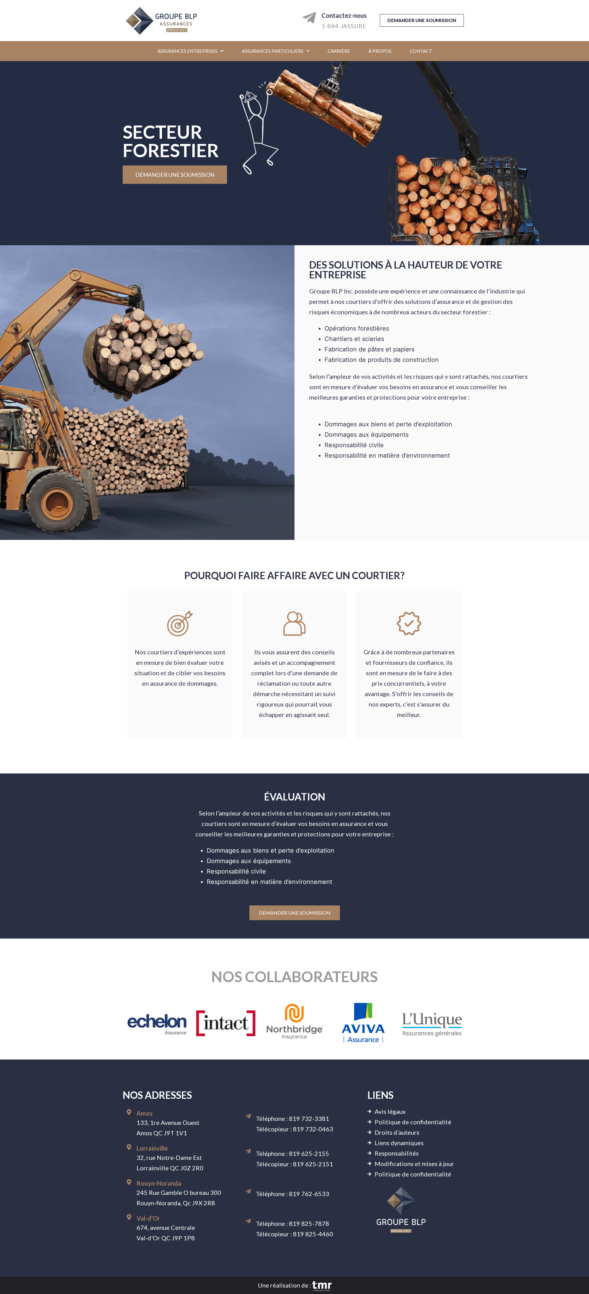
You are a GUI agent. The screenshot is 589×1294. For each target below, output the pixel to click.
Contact (421, 51)
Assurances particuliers (272, 51)
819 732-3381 (309, 1118)
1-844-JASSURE (343, 25)
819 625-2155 (309, 1153)
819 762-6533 (309, 1193)
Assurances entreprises (187, 51)
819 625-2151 (313, 1164)
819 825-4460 (313, 1234)
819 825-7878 (309, 1223)
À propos (379, 51)
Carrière (339, 51)
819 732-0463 (313, 1129)
